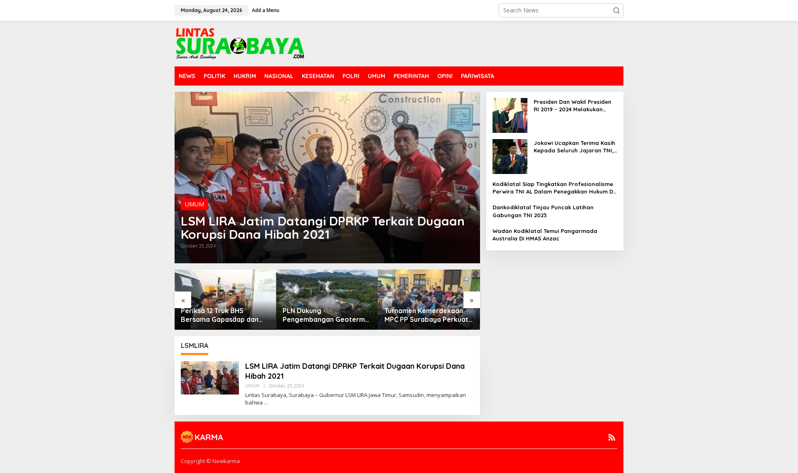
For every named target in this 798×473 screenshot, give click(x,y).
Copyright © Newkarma (210, 461)
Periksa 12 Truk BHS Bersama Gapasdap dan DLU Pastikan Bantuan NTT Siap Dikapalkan (224, 315)
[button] (616, 10)
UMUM (194, 204)
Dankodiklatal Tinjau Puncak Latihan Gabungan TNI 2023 (543, 211)
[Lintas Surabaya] (240, 43)
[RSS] (611, 437)
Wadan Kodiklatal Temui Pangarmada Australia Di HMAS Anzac (545, 235)
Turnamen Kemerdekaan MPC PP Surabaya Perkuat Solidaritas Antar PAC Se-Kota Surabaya (426, 315)
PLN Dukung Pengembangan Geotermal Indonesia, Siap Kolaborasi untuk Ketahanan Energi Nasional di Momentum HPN (327, 315)
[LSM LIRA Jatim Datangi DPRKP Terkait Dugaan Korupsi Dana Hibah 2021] (266, 402)
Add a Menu (265, 10)
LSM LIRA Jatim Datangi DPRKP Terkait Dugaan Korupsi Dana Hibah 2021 (323, 227)
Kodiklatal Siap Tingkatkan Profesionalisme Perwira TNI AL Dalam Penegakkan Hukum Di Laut (553, 188)
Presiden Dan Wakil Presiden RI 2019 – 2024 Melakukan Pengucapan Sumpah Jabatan (572, 105)
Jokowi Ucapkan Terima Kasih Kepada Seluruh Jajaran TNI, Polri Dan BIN (574, 147)
